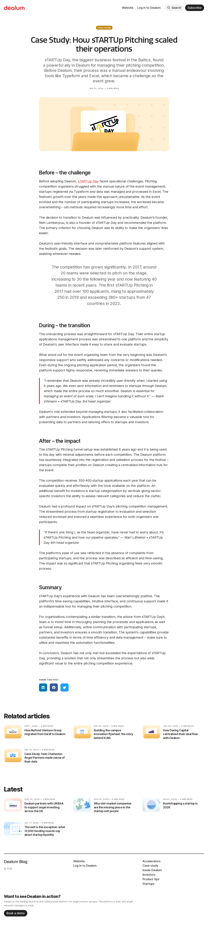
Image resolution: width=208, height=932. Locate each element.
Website (127, 7)
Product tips (151, 879)
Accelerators (152, 861)
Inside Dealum (152, 870)
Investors (149, 874)
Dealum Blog (15, 861)
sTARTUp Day (88, 181)
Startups (149, 883)
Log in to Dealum (149, 7)
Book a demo (15, 913)
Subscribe (195, 7)
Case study (104, 27)
